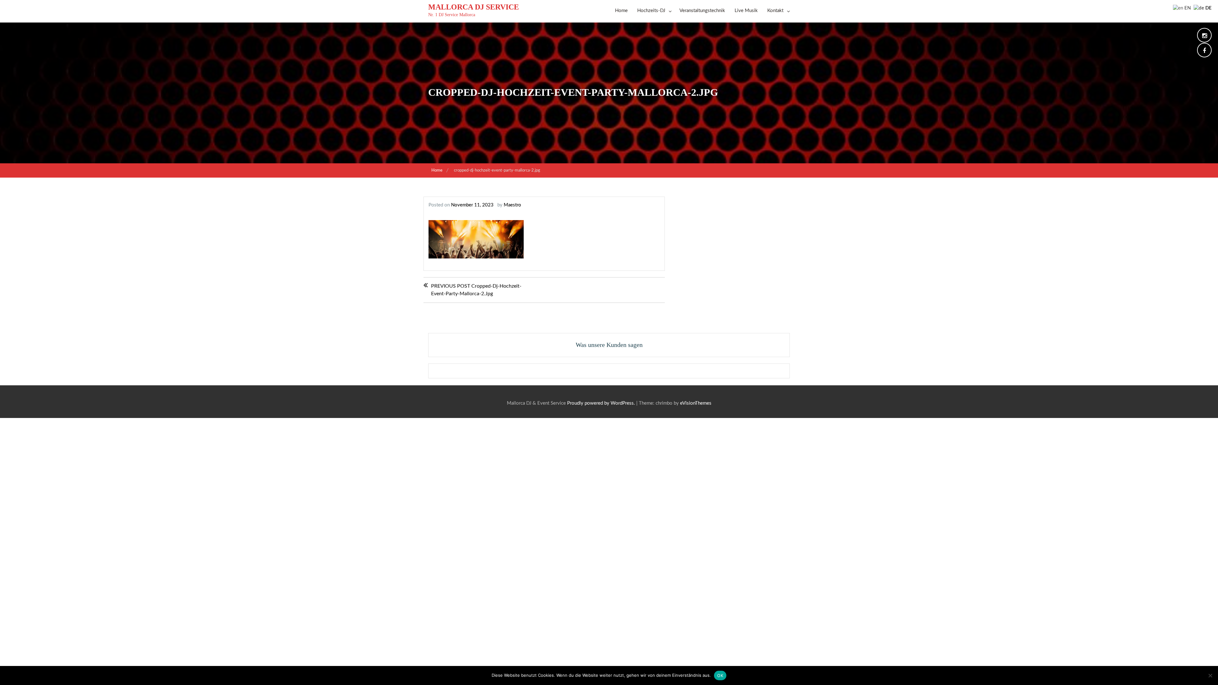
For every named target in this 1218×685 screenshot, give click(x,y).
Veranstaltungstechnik (702, 10)
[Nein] (1210, 675)
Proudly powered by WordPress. (601, 403)
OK (720, 675)
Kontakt (775, 10)
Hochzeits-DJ (651, 10)
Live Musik (746, 10)
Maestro (512, 205)
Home (621, 10)
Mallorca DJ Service (473, 7)
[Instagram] (1204, 36)
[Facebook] (1204, 51)
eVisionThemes (695, 403)
